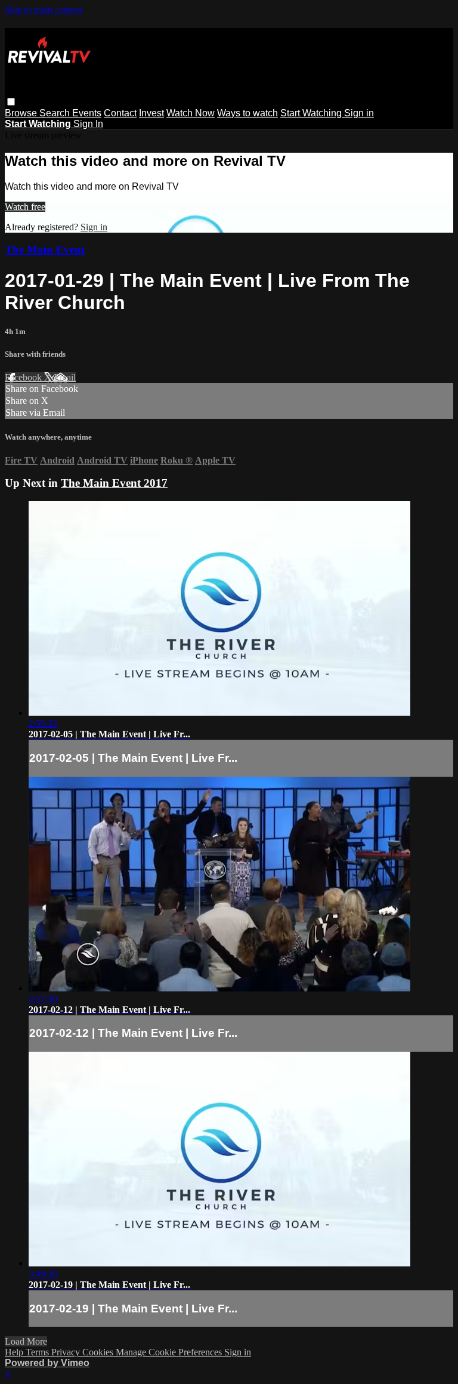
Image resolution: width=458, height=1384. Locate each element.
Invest (151, 113)
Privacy (66, 1352)
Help (15, 1352)
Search (55, 113)
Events (86, 113)
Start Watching (312, 113)
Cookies (99, 1352)
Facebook (24, 377)
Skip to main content (43, 10)
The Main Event (45, 249)
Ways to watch (247, 113)
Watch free (25, 207)
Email (65, 377)
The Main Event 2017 (114, 483)
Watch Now (190, 113)
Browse (22, 113)
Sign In (88, 124)
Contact (120, 113)
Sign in (359, 113)
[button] (11, 102)
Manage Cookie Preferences (170, 1352)
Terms (38, 1352)
